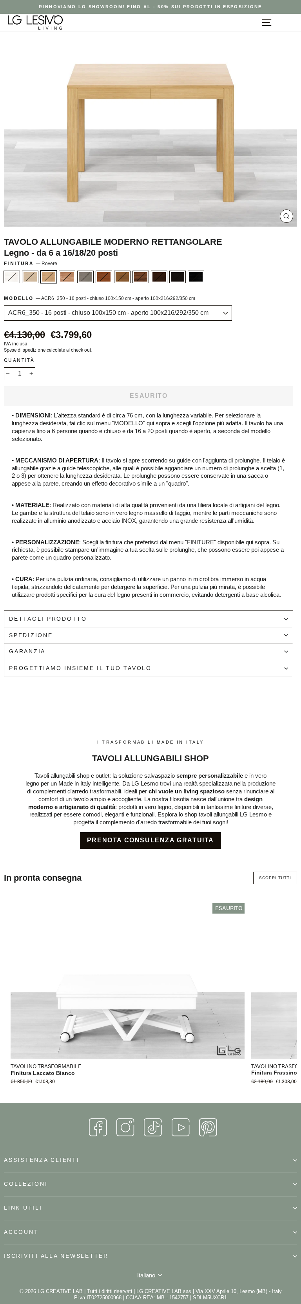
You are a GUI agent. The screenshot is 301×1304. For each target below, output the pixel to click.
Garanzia (27, 651)
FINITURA (30, 263)
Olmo (67, 277)
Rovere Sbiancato (30, 277)
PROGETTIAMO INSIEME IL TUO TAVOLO (80, 668)
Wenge (177, 277)
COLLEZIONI (26, 1184)
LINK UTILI (23, 1208)
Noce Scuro (122, 277)
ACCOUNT (21, 1232)
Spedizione (31, 635)
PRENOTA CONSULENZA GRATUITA (150, 840)
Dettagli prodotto (48, 619)
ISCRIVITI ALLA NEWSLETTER (56, 1256)
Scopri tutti (275, 878)
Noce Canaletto (141, 277)
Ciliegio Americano (104, 277)
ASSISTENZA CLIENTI (42, 1160)
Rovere (48, 277)
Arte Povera (159, 277)
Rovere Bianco (12, 277)
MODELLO (99, 298)
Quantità (19, 360)
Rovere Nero (196, 277)
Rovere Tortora (85, 277)
